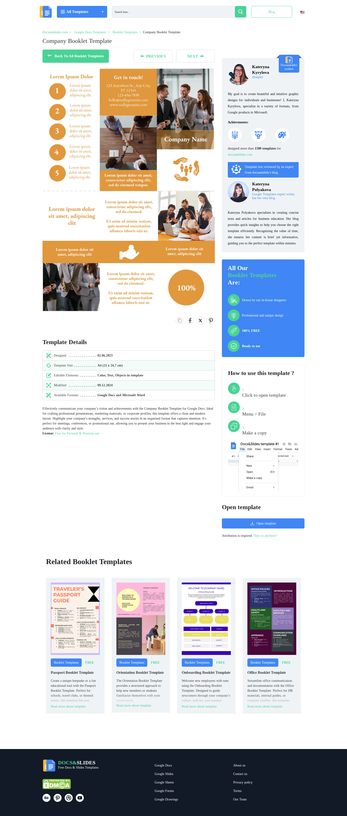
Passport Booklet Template (72, 672)
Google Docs (163, 765)
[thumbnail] (75, 618)
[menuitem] (298, 22)
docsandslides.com (240, 154)
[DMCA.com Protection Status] (56, 786)
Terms (237, 791)
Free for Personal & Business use (77, 433)
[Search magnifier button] (240, 11)
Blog (271, 12)
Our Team (240, 799)
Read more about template (68, 706)
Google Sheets (164, 782)
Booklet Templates (252, 275)
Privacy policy (243, 782)
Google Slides (164, 774)
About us (239, 765)
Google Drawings (166, 799)
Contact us (240, 774)
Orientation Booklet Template (140, 672)
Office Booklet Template (266, 672)
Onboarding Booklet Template (206, 672)
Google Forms (164, 791)
